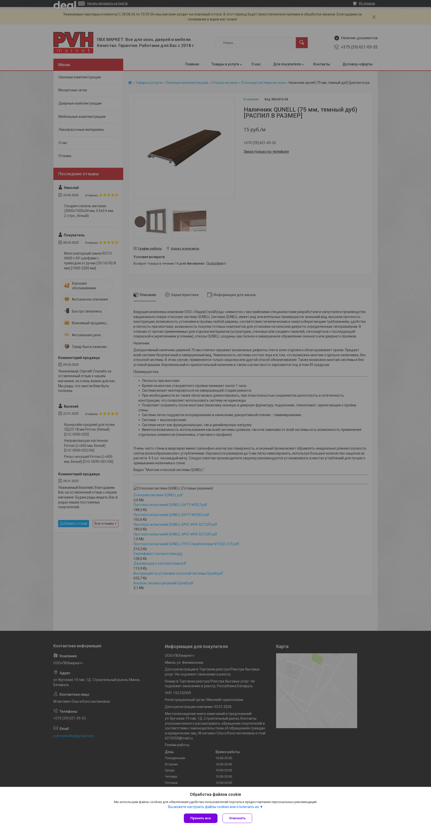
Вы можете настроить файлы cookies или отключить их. (214, 807)
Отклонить (237, 818)
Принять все (200, 818)
